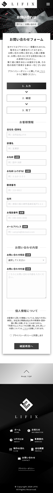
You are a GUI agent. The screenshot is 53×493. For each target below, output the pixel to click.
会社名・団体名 (14, 129)
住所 (9, 198)
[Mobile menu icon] (48, 4)
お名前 (13, 157)
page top (26, 376)
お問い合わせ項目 (18, 254)
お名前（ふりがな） (18, 171)
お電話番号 (15, 212)
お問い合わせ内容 (18, 268)
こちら (42, 71)
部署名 (10, 143)
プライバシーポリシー (26, 468)
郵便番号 (11, 185)
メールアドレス (17, 226)
